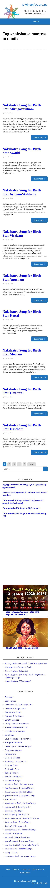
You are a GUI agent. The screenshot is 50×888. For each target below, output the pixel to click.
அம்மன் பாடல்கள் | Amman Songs (19, 784)
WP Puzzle (44, 883)
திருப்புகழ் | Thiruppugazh (16, 826)
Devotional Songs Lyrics (15, 708)
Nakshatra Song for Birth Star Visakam (22, 233)
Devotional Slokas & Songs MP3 (18, 704)
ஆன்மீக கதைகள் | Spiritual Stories (19, 788)
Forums (16, 869)
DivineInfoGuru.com (34, 6)
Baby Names (10, 701)
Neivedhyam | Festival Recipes (18, 746)
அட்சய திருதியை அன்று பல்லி (16, 671)
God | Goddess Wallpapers (17, 723)
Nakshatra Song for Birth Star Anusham (22, 277)
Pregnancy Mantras (13, 750)
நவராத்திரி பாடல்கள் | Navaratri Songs (20, 829)
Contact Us (26, 869)
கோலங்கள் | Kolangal (14, 810)
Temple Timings (11, 773)
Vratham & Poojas (13, 780)
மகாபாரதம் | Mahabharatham (17, 837)
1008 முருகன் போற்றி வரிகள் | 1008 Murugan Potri (26, 663)
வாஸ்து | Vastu (11, 852)
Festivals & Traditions (14, 716)
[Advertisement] (25, 78)
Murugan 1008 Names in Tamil (18, 667)
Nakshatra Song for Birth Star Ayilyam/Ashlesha (22, 192)
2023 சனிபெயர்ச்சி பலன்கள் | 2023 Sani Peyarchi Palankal (22, 613)
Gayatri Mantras (12, 720)
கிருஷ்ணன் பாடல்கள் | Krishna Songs (20, 803)
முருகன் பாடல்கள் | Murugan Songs (19, 841)
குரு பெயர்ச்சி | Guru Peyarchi (17, 807)
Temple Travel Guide (14, 776)
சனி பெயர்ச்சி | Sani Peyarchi (17, 814)
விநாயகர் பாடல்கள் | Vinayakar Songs (20, 856)
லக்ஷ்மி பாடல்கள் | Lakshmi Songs (18, 848)
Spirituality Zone (8, 113)
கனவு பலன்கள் (11, 799)
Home (8, 869)
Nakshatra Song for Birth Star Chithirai (22, 391)
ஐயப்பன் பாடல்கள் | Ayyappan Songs (20, 795)
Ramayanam (10, 754)
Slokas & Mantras (12, 757)
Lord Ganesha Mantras (15, 731)
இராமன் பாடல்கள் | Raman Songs (18, 792)
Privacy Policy (25, 872)
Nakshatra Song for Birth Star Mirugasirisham (22, 107)
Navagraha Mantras (13, 742)
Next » (31, 464)
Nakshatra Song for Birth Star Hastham (22, 427)
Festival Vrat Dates (13, 712)
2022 (25, 614)
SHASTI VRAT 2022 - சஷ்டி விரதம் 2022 (22, 648)
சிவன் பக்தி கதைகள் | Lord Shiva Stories (22, 818)
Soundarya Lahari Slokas (15, 761)
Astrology (9, 697)
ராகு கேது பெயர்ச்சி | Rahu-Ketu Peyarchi (22, 845)
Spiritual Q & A (11, 765)
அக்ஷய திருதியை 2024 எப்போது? (18, 681)
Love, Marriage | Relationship (18, 739)
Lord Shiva (9, 735)
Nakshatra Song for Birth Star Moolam (22, 352)
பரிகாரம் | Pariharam (13, 833)
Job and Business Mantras (16, 727)
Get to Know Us (39, 869)
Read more (38, 137)
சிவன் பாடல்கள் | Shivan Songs (17, 822)
